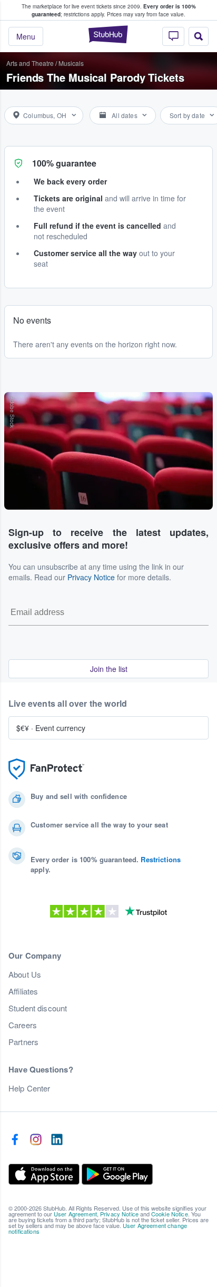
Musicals (71, 62)
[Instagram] (35, 1140)
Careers (22, 1025)
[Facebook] (14, 1140)
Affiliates (23, 991)
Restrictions (161, 859)
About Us (24, 974)
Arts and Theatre (30, 62)
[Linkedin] (57, 1140)
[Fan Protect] (46, 769)
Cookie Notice (169, 1214)
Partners (23, 1042)
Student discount (37, 1008)
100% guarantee (64, 163)
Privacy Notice (91, 577)
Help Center (29, 1088)
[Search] (199, 36)
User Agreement (75, 1214)
